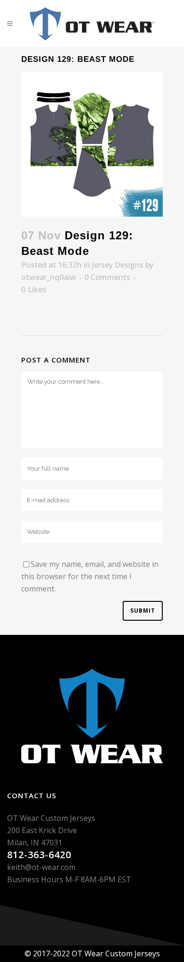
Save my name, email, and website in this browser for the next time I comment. (90, 576)
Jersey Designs (117, 265)
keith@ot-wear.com (41, 867)
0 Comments (107, 277)
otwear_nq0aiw (48, 277)
